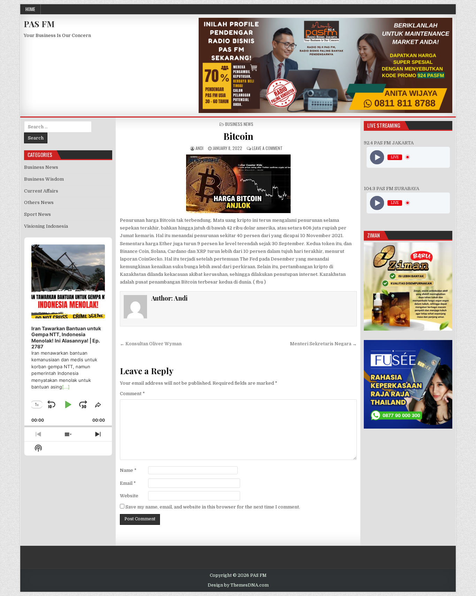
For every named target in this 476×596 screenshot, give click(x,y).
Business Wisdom (44, 179)
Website (129, 495)
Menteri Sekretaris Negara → (323, 343)
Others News (39, 202)
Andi (199, 148)
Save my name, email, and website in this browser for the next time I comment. (212, 507)
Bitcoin (238, 136)
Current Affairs (41, 191)
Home (30, 9)
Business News (239, 124)
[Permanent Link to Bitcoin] (238, 183)
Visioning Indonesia (46, 226)
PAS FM (39, 23)
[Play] (377, 157)
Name (128, 470)
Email (128, 483)
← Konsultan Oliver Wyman (151, 343)
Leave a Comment (267, 148)
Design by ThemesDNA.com (238, 585)
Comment (132, 393)
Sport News (37, 214)
